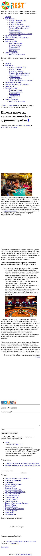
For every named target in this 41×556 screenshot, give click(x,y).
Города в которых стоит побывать (17, 37)
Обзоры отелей (14, 47)
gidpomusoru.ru (26, 554)
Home (3, 105)
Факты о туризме (11, 41)
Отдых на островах (16, 24)
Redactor (14, 127)
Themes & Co (14, 543)
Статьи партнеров (11, 53)
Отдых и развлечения (12, 494)
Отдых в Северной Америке (19, 26)
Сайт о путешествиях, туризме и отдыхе (21, 541)
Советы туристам (15, 43)
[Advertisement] (20, 150)
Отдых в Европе (15, 22)
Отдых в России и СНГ (17, 20)
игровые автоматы (10, 211)
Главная (8, 17)
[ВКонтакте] (2, 402)
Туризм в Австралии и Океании (20, 34)
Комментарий (6, 412)
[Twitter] (5, 402)
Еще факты (13, 51)
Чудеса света (9, 39)
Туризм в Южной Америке (19, 28)
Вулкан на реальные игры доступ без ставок (22, 463)
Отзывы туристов (15, 45)
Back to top (5, 547)
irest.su (38, 357)
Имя (3, 429)
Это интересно (14, 49)
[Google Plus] (14, 402)
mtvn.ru (18, 554)
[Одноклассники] (8, 402)
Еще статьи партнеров (17, 54)
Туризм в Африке (15, 32)
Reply (7, 442)
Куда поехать (9, 19)
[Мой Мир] (11, 402)
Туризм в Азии (14, 30)
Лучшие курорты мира (13, 36)
